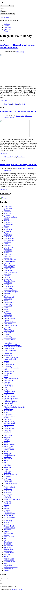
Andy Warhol (8, 222)
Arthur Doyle (8, 229)
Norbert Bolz (8, 476)
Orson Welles (8, 480)
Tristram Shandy (9, 549)
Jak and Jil (7, 382)
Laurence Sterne (9, 421)
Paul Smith (7, 492)
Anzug (6, 227)
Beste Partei (7, 104)
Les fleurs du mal (9, 423)
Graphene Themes (17, 589)
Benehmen (7, 242)
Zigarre (6, 570)
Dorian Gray (8, 288)
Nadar (6, 469)
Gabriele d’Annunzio (10, 325)
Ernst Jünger (8, 299)
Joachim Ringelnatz (10, 396)
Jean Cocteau (8, 389)
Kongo (6, 412)
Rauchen (6, 508)
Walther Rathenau (9, 561)
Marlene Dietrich (9, 450)
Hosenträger (8, 366)
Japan (5, 387)
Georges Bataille (9, 331)
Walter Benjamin (9, 560)
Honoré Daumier (9, 364)
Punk (5, 506)
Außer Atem (8, 235)
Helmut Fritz (8, 354)
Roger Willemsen (9, 514)
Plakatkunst (7, 501)
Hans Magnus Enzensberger (25, 168)
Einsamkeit (7, 293)
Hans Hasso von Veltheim (12, 345)
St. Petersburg (8, 533)
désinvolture (8, 279)
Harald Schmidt (9, 348)
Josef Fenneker (8, 403)
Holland (6, 362)
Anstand (6, 226)
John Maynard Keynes (11, 398)
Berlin (18, 116)
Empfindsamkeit (9, 297)
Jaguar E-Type (8, 380)
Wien (5, 563)
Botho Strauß (8, 249)
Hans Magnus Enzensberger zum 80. (18, 164)
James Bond (8, 384)
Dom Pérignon (8, 286)
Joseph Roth (8, 405)
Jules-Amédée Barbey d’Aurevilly (14, 407)
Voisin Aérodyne (9, 558)
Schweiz (6, 524)
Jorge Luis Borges (9, 400)
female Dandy (8, 304)
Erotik (6, 300)
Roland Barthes (9, 515)
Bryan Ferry (8, 251)
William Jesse (8, 565)
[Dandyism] (4, 198)
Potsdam (6, 117)
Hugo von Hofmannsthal (11, 368)
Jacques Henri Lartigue (11, 378)
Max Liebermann (9, 455)
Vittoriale (7, 554)
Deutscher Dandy (9, 281)
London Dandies (9, 428)
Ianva (5, 370)
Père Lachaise (8, 494)
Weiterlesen (3, 101)
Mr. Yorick (7, 466)
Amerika (6, 219)
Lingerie (6, 426)
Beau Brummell (9, 238)
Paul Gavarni (8, 490)
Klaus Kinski (8, 410)
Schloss (12, 117)
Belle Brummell (9, 240)
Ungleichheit (8, 551)
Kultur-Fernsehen (9, 416)
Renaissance (8, 512)
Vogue (6, 556)
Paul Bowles (8, 489)
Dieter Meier (8, 283)
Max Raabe (7, 457)
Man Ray (7, 441)
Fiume (6, 309)
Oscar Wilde (8, 482)
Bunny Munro (8, 254)
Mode (6, 460)
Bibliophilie (7, 245)
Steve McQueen (9, 536)
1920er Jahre (8, 206)
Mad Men (7, 437)
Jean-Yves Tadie (9, 393)
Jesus (5, 394)
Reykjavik (22, 104)
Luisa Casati (8, 435)
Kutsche (6, 418)
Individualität (8, 373)
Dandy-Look (8, 270)
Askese (6, 233)
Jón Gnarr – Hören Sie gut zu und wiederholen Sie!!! (17, 46)
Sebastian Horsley (9, 526)
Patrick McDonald (9, 487)
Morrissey (7, 464)
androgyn (7, 220)
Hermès (6, 361)
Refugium (7, 510)
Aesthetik (7, 215)
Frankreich (7, 313)
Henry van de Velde (10, 359)
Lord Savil (7, 432)
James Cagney (8, 386)
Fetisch (6, 307)
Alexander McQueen (10, 217)
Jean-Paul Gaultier (9, 391)
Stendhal (6, 535)
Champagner (8, 258)
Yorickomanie (8, 568)
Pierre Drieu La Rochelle (12, 499)
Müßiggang (7, 467)
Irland (6, 375)
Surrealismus (8, 542)
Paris (5, 485)
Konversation (8, 414)
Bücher (6, 25)
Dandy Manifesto (9, 265)
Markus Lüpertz (9, 448)
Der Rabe (7, 277)
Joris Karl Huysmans (10, 402)
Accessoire (7, 211)
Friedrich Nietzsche (10, 322)
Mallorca (6, 439)
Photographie (8, 498)
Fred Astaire (8, 316)
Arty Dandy (7, 231)
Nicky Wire (7, 473)
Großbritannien (8, 336)
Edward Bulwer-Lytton (11, 291)
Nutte (5, 478)
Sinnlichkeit (7, 529)
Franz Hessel (8, 315)
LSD (5, 434)
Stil (5, 538)
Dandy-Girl (7, 268)
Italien (6, 377)
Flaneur (6, 311)
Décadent (7, 275)
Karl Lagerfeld (8, 409)
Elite (22, 116)
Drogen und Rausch (10, 290)
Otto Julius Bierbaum (10, 483)
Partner (6, 31)
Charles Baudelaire (10, 259)
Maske (6, 451)
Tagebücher (7, 544)
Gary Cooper (8, 327)
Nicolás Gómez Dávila (11, 474)
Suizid (6, 540)
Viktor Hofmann (9, 552)
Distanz (6, 284)
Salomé (6, 522)
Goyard (6, 334)
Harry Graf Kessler (10, 350)
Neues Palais (21, 157)
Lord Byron (7, 430)
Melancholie (8, 458)
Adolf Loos (7, 213)
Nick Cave (7, 471)
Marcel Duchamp (9, 444)
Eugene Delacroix (9, 302)
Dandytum (7, 27)
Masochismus (8, 453)
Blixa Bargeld (8, 247)
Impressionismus (9, 371)
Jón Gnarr (15, 104)
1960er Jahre (8, 208)
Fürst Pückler (8, 323)
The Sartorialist (8, 545)
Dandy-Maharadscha (10, 272)
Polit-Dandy (20, 52)
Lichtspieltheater (9, 425)
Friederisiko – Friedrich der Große (18, 111)
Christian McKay (9, 261)
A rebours (7, 210)
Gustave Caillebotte (10, 338)
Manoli (6, 442)
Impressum (7, 29)
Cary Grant (7, 256)
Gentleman (7, 329)
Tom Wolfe (7, 547)
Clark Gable (8, 263)
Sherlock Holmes (9, 528)
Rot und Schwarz (9, 517)
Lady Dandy (8, 419)
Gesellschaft (8, 332)
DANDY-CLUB (5, 17)
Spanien (6, 531)
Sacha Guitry (8, 520)
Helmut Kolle (8, 355)
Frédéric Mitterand (9, 318)
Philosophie (7, 496)
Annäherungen (8, 224)
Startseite (7, 24)
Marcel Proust (8, 446)
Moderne (7, 462)
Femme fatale (8, 306)
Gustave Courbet (9, 340)
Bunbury (6, 252)
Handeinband (8, 343)
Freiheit (6, 320)
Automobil (7, 236)
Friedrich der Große (10, 157)
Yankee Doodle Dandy (11, 567)
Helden (6, 352)
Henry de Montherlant (11, 357)
